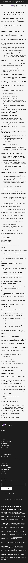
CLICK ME (24, 39)
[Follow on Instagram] (6, 493)
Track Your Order (5, 445)
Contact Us (4, 463)
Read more (3, 559)
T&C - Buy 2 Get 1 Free (6, 456)
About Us (3, 471)
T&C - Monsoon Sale (6, 454)
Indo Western (4, 443)
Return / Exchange (5, 473)
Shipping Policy (5, 469)
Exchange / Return (5, 447)
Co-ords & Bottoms (6, 441)
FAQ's (2, 461)
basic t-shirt (10, 516)
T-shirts (3, 439)
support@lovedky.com (9, 381)
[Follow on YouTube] (13, 493)
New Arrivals (4, 437)
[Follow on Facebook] (2, 493)
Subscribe (7, 488)
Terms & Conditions (6, 467)
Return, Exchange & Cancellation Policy (10, 458)
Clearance (3, 432)
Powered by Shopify (17, 499)
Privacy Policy (4, 465)
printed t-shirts (5, 524)
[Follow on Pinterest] (9, 493)
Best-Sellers (4, 435)
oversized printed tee (17, 537)
